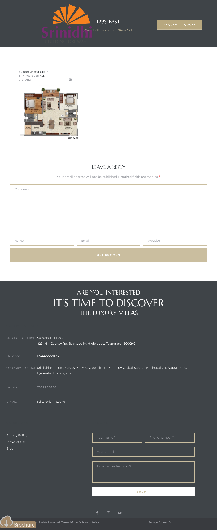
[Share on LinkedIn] (46, 79)
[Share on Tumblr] (52, 79)
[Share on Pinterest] (64, 79)
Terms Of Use (69, 522)
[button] (179, 25)
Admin (44, 75)
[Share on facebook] (34, 79)
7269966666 (47, 387)
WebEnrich (170, 522)
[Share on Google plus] (58, 79)
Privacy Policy (90, 522)
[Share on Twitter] (40, 79)
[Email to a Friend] (70, 79)
